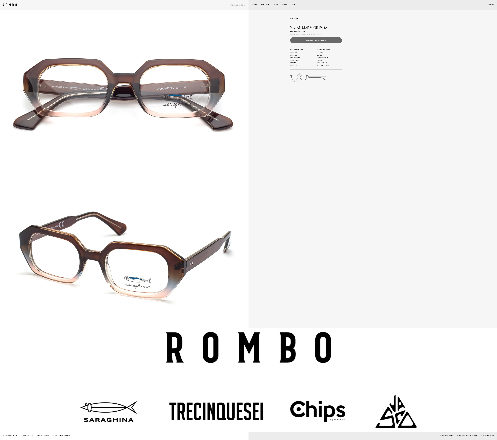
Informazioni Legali (10, 435)
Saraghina (266, 5)
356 (276, 5)
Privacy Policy (27, 435)
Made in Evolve (487, 436)
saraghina (294, 19)
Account (490, 5)
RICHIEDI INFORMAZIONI (316, 40)
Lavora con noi (447, 436)
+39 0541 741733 (43, 435)
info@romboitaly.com (61, 435)
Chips (254, 5)
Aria (293, 5)
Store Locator (237, 5)
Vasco (285, 5)
